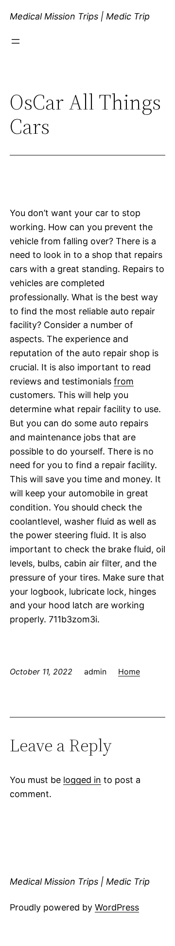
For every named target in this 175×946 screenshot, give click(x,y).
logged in (82, 780)
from (124, 381)
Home (129, 671)
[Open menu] (15, 41)
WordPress (117, 907)
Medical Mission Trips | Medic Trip (80, 16)
